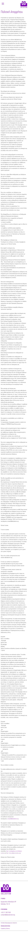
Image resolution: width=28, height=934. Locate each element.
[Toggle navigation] (3, 4)
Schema (8, 928)
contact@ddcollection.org (13, 818)
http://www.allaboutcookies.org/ (13, 853)
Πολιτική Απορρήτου (5, 925)
